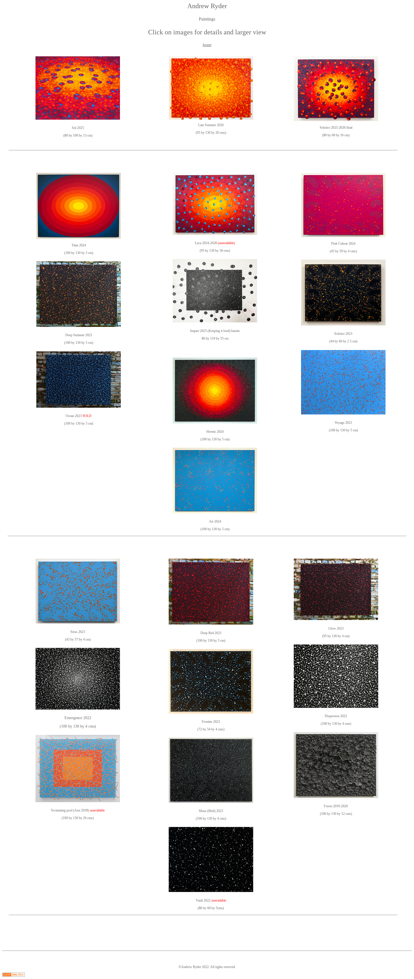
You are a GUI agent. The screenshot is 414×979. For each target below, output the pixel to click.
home (207, 45)
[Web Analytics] (13, 975)
